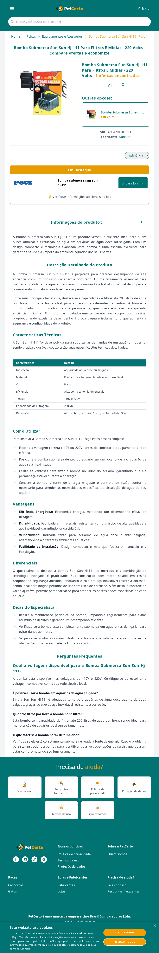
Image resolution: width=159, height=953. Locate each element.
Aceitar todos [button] (124, 932)
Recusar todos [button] (124, 941)
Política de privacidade (74, 854)
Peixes (31, 36)
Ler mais (25, 948)
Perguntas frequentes (123, 891)
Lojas (61, 891)
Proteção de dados (72, 866)
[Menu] (12, 8)
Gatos (12, 891)
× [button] (154, 925)
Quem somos (117, 854)
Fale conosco (116, 885)
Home (15, 36)
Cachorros (15, 885)
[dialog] (79, 937)
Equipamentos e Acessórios (62, 36)
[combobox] (79, 21)
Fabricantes (66, 885)
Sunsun (124, 137)
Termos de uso (69, 860)
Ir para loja (133, 182)
